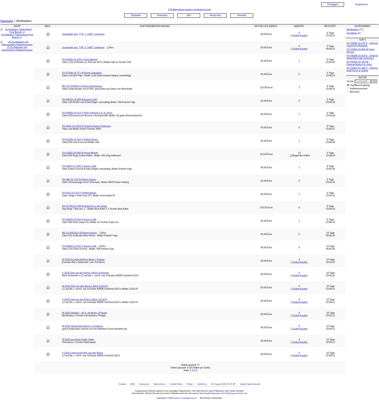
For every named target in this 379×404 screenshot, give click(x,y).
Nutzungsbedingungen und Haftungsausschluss (221, 393)
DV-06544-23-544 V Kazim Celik (79, 219)
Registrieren (361, 4)
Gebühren (202, 384)
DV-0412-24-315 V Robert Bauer (79, 193)
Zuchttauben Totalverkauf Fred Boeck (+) (17, 36)
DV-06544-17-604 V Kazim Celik (79, 166)
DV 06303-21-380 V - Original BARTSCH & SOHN (362, 69)
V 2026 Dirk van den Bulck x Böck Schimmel (85, 273)
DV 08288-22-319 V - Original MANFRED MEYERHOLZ (362, 57)
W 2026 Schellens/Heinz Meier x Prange (83, 259)
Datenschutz (159, 384)
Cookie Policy (176, 384)
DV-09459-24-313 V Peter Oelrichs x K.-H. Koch (87, 113)
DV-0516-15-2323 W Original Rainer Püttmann (86, 126)
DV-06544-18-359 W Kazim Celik (79, 99)
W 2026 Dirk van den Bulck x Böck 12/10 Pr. (85, 286)
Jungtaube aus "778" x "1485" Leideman (83, 34)
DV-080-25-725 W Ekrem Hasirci (79, 179)
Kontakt (122, 384)
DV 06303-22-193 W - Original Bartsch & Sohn (359, 63)
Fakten (190, 384)
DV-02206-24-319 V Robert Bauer (80, 139)
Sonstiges (352, 33)
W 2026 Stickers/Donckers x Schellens (82, 326)
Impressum (144, 384)
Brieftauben (353, 29)
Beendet (241, 15)
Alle (189, 15)
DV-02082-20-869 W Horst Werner (80, 153)
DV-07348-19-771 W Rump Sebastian (82, 73)
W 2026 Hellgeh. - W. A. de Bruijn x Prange (84, 313)
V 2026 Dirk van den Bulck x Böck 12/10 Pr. (85, 299)
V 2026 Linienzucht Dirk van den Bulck (82, 353)
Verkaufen (162, 15)
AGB (132, 384)
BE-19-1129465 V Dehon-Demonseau (82, 86)
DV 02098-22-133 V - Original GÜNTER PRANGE (362, 44)
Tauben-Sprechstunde (250, 384)
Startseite (136, 15)
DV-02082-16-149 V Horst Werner (80, 59)
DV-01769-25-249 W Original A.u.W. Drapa (84, 206)
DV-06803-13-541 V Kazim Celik (79, 246)
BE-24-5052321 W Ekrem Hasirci (79, 233)
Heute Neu (215, 15)
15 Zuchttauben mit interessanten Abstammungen (17, 48)
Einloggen (332, 4)
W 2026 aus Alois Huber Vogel (78, 339)
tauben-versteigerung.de (185, 398)
